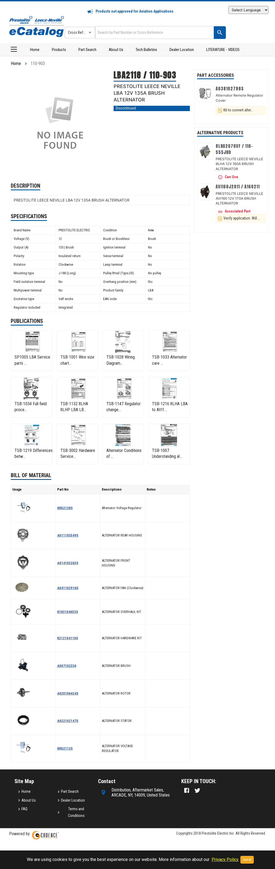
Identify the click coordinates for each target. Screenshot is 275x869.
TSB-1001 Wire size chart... (77, 360)
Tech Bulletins (146, 49)
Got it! (247, 859)
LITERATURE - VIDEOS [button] (223, 49)
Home (34, 49)
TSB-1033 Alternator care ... (169, 360)
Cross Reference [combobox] (81, 32)
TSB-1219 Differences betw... (34, 453)
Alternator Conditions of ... (124, 453)
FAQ (24, 809)
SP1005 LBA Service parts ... (32, 360)
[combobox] (153, 32)
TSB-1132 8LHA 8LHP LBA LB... (74, 406)
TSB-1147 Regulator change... (123, 406)
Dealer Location (181, 49)
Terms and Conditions (76, 812)
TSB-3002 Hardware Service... (77, 453)
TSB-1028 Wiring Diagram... (120, 360)
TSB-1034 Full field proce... (31, 406)
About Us (116, 49)
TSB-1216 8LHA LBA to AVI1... (170, 406)
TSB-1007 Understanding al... (167, 453)
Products (59, 49)
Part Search (87, 49)
